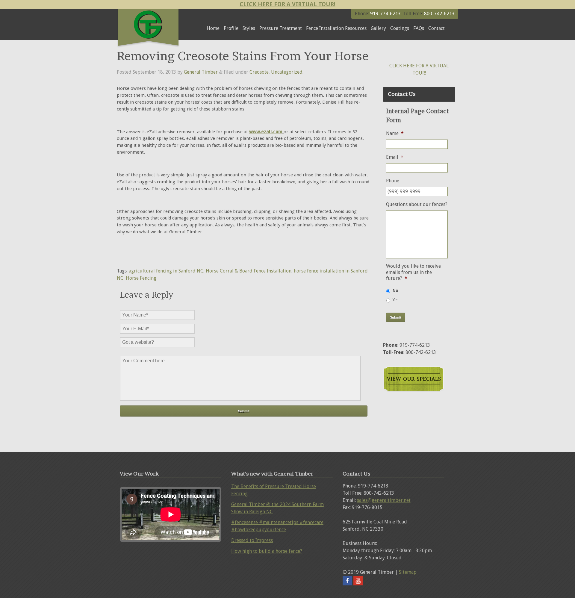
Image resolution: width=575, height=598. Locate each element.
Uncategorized (286, 72)
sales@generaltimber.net (384, 500)
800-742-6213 (439, 13)
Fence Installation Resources (336, 28)
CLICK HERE (402, 66)
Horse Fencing (141, 278)
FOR (421, 66)
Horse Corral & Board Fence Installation (248, 271)
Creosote (259, 72)
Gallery (378, 28)
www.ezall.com (265, 131)
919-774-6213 (385, 13)
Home (213, 28)
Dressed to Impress (252, 540)
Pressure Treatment (280, 28)
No (395, 290)
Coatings (399, 28)
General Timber (201, 72)
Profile (231, 28)
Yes (395, 299)
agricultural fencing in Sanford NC (166, 271)
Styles (249, 28)
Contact (436, 28)
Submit (395, 317)
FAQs (418, 28)
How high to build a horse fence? (266, 551)
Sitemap (408, 572)
